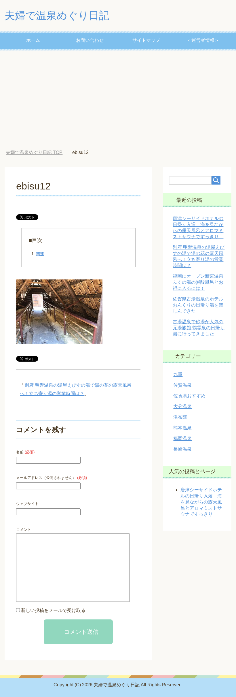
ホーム (33, 40)
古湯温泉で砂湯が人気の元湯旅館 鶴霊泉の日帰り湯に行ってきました (198, 327)
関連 (40, 253)
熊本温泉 (182, 427)
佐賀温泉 (182, 385)
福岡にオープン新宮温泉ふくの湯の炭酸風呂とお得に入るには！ (198, 282)
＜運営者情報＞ (203, 40)
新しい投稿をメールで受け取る (53, 610)
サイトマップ (146, 40)
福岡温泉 (182, 438)
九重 (177, 374)
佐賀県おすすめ (189, 395)
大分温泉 (182, 406)
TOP (34, 152)
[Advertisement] (118, 100)
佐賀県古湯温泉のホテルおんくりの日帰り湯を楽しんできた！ (198, 304)
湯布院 (180, 417)
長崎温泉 (182, 449)
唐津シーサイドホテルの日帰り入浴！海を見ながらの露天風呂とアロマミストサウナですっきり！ (201, 501)
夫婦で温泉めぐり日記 (57, 15)
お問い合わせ (90, 40)
